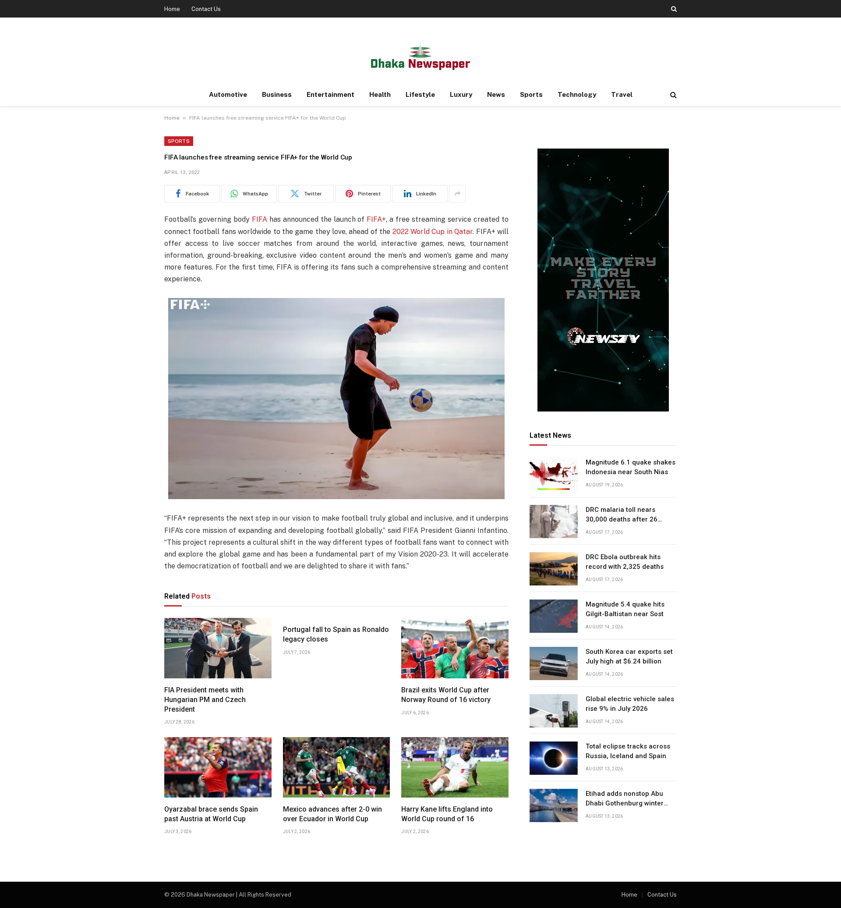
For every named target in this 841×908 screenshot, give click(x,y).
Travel (622, 94)
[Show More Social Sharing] (457, 193)
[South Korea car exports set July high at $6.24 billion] (554, 663)
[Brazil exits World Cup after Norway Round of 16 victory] (455, 648)
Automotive (228, 94)
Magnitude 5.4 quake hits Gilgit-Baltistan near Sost (625, 609)
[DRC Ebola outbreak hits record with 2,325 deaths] (554, 568)
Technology (577, 94)
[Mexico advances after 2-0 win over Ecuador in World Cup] (336, 767)
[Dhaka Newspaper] (420, 55)
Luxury (461, 94)
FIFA (259, 219)
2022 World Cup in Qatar (432, 231)
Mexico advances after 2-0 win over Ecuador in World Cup (332, 814)
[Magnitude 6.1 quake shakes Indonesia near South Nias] (554, 474)
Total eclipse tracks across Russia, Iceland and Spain (628, 751)
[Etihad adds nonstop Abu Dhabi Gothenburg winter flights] (554, 805)
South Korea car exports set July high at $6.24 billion (629, 656)
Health (380, 94)
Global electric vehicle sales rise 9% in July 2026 (630, 704)
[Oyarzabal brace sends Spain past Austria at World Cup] (218, 767)
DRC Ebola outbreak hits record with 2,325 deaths (625, 562)
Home (172, 9)
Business (277, 94)
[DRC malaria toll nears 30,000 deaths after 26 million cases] (554, 521)
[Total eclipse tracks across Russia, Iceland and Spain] (554, 758)
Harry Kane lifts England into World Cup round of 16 (447, 814)
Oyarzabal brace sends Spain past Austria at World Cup (211, 814)
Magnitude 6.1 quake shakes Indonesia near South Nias (630, 467)
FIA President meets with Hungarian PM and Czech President (205, 699)
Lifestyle (420, 94)
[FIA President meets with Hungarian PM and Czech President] (218, 648)
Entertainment (330, 94)
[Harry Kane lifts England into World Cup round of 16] (455, 767)
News (496, 94)
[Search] (673, 9)
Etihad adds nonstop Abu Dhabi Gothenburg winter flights (625, 799)
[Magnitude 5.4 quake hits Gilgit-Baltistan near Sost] (554, 616)
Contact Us (206, 9)
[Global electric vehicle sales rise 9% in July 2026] (554, 710)
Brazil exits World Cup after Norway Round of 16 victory (446, 695)
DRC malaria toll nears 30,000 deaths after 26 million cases (621, 515)
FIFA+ (376, 219)
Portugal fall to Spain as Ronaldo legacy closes (336, 634)
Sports (531, 94)
